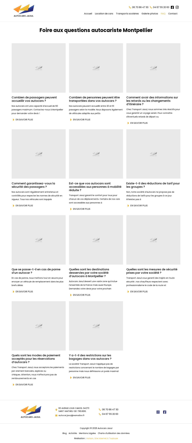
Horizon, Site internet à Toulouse (102, 438)
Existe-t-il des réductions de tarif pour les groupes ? (153, 185)
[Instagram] (158, 412)
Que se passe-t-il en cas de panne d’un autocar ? (36, 271)
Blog (65, 433)
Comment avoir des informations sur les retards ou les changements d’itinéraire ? (152, 100)
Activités (73, 433)
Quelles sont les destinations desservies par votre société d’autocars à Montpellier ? (89, 272)
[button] (138, 7)
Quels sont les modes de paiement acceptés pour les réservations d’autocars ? (36, 358)
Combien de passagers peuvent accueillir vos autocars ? (34, 99)
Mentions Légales (87, 433)
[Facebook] (164, 412)
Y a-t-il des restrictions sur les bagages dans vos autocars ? (90, 357)
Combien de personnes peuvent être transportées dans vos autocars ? (94, 99)
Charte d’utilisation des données (114, 433)
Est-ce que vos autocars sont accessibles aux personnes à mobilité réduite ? (95, 186)
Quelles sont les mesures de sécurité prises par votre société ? (151, 271)
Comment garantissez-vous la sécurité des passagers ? (33, 185)
